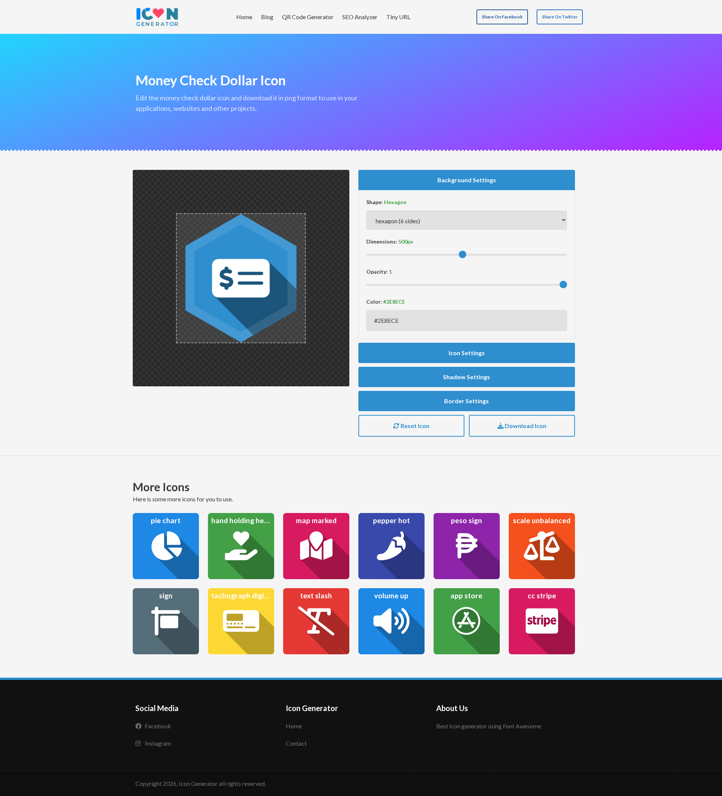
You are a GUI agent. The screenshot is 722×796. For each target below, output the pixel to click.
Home (244, 16)
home (294, 725)
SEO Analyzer (360, 16)
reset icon (414, 425)
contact (296, 743)
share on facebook (502, 17)
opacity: (377, 271)
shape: (374, 202)
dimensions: (381, 241)
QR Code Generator (308, 16)
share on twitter (560, 17)
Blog (267, 16)
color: (374, 301)
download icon (525, 425)
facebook (158, 725)
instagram (158, 743)
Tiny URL (398, 16)
